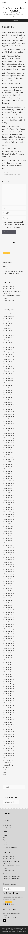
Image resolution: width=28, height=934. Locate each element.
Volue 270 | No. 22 (8, 760)
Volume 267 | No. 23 (8, 552)
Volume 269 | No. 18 (8, 426)
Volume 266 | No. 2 (8, 626)
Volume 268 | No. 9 (8, 464)
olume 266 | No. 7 (7, 767)
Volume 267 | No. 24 (8, 550)
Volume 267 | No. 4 (8, 540)
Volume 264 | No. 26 (8, 724)
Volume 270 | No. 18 (8, 354)
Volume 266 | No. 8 (8, 598)
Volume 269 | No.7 (8, 385)
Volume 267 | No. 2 (8, 562)
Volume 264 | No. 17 (8, 746)
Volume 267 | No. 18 (8, 567)
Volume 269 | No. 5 (8, 397)
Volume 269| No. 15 (8, 380)
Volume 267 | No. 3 (8, 543)
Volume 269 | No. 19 (8, 423)
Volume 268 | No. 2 (8, 497)
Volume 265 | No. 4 (8, 674)
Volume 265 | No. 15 (8, 708)
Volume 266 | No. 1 (8, 657)
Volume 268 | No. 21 (8, 493)
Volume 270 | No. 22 (8, 342)
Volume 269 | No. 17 (8, 428)
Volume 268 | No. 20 (8, 495)
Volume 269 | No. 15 (8, 433)
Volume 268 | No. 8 (8, 466)
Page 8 (5, 298)
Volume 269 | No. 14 (8, 435)
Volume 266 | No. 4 (8, 605)
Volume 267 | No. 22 (8, 555)
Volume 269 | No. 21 (8, 416)
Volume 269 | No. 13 (8, 438)
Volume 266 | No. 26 (8, 610)
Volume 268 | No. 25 (8, 483)
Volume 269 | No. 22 (8, 414)
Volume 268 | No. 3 (8, 478)
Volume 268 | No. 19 (8, 500)
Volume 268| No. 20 (8, 459)
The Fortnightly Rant (9, 286)
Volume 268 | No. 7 (8, 469)
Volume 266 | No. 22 (8, 619)
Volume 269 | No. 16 (8, 430)
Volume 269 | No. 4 (8, 399)
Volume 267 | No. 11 (8, 583)
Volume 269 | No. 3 (8, 402)
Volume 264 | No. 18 (8, 743)
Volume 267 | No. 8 (8, 533)
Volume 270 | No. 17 (8, 356)
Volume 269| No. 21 (8, 378)
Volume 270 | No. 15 (8, 361)
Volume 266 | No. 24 (8, 614)
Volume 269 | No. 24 (8, 409)
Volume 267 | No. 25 (8, 547)
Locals (5, 835)
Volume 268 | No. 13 (8, 514)
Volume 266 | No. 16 (8, 636)
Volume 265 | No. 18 (8, 700)
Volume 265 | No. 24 (8, 684)
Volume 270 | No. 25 (8, 335)
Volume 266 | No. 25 (8, 612)
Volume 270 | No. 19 (8, 352)
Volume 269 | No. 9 (8, 388)
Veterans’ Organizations (10, 847)
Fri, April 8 (6, 172)
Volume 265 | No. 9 (8, 662)
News (4, 837)
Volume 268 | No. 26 (8, 481)
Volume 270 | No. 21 (8, 345)
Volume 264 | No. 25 (8, 727)
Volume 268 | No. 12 (8, 516)
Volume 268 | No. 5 (8, 473)
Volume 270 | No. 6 (8, 325)
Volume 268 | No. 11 (8, 519)
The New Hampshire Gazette (14, 9)
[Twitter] (14, 243)
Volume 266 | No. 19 (8, 629)
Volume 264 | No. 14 (8, 753)
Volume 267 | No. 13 (8, 579)
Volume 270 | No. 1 (8, 376)
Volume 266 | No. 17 (8, 633)
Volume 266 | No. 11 (8, 650)
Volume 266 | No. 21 (8, 622)
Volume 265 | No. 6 (8, 669)
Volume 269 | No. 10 (8, 445)
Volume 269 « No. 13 (8, 452)
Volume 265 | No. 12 (8, 715)
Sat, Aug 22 (6, 266)
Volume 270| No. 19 (8, 316)
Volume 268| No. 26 (8, 457)
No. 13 (4, 774)
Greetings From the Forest (11, 269)
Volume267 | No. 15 (8, 313)
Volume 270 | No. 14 (8, 364)
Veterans (5, 844)
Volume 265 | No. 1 (8, 722)
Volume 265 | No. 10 (8, 719)
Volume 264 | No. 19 (8, 741)
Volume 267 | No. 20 (8, 559)
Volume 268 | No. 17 (8, 505)
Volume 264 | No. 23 (8, 731)
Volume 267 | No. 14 (8, 576)
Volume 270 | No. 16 (8, 359)
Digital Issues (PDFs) (9, 300)
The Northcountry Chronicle (11, 295)
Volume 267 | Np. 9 (8, 528)
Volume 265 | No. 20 (8, 693)
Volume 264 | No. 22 (8, 734)
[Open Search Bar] (26, 2)
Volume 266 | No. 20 (8, 624)
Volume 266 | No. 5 (8, 602)
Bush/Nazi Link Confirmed (12, 876)
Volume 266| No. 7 (8, 591)
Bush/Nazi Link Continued (11, 878)
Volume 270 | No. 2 (8, 349)
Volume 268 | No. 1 (8, 524)
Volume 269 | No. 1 (8, 447)
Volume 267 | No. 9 (8, 531)
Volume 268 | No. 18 (8, 502)
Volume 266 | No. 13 (8, 643)
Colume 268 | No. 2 (8, 777)
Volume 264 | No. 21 (8, 736)
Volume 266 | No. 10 (8, 653)
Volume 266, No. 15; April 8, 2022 (12, 174)
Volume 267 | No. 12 (8, 581)
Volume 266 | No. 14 (8, 641)
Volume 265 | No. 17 (8, 703)
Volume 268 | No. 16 (8, 507)
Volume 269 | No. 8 (8, 390)
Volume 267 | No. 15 (8, 574)
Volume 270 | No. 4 (8, 330)
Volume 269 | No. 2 (8, 421)
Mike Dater (6, 820)
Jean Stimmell (7, 828)
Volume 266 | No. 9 (8, 595)
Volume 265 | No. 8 (8, 665)
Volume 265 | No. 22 (8, 688)
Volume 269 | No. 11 (8, 442)
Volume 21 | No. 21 (8, 758)
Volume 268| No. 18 (8, 462)
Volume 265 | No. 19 (8, 698)
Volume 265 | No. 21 (8, 691)
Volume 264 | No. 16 (8, 748)
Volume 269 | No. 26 (8, 404)
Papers (5, 840)
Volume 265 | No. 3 (8, 676)
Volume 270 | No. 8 (8, 321)
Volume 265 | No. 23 (8, 686)
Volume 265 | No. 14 (8, 710)
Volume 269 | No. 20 (8, 419)
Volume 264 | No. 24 (8, 729)
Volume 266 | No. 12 (8, 645)
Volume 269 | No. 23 (8, 411)
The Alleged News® (8, 289)
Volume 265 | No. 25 (8, 681)
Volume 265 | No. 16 (8, 705)
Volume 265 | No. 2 (8, 696)
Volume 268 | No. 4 (8, 476)
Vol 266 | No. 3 (7, 762)
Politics (5, 842)
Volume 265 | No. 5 (8, 672)
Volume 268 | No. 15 (8, 509)
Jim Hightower (7, 825)
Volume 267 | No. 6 (8, 536)
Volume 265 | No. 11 (8, 717)
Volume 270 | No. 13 (8, 366)
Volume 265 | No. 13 (8, 712)
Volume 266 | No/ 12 (8, 593)
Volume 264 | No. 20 (8, 739)
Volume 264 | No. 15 (8, 750)
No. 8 (4, 770)
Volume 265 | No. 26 (8, 679)
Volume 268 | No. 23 (8, 488)
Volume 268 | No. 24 (8, 485)
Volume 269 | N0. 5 (8, 450)
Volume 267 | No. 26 (8, 545)
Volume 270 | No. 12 (8, 368)
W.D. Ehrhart (7, 823)
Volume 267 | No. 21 (8, 557)
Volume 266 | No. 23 (8, 617)
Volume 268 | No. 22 (8, 490)
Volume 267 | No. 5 (8, 538)
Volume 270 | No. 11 (8, 371)
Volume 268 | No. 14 (8, 512)
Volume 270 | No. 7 (8, 323)
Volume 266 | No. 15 (8, 638)
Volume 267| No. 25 (8, 526)
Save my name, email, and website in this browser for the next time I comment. (14, 224)
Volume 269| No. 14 (8, 383)
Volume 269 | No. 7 (8, 392)
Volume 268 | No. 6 (8, 471)
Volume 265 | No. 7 (8, 667)
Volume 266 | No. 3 (8, 607)
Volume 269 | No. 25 (8, 407)
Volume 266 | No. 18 (8, 631)
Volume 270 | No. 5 (8, 328)
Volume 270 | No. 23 (8, 340)
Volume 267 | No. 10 (8, 586)
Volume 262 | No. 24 (8, 755)
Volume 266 (6, 660)
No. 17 (4, 772)
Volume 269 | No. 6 (8, 395)
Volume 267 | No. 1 (8, 588)
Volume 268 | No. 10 (8, 521)
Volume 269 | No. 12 (8, 440)
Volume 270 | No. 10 (8, 373)
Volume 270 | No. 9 (8, 318)
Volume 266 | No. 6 (8, 600)
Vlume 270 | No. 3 (8, 765)
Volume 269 (6, 454)
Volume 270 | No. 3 (8, 333)
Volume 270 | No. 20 (8, 347)
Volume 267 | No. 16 (8, 571)
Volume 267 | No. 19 (8, 564)
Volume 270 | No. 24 (8, 337)
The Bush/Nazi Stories (9, 873)
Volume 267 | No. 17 (8, 569)
